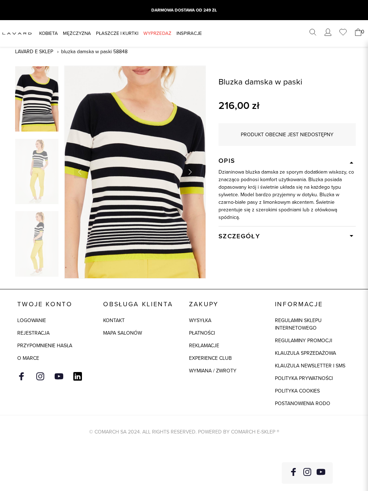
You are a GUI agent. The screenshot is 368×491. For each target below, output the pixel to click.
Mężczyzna (77, 33)
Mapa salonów (122, 333)
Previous (80, 172)
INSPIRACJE (189, 33)
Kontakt (114, 320)
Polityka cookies (297, 391)
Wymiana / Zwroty (212, 371)
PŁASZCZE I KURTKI (117, 33)
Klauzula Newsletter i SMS (310, 366)
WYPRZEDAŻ (157, 33)
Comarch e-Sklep (253, 432)
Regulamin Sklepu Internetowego (298, 324)
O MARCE (28, 358)
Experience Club (210, 358)
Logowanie (31, 320)
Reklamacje (204, 345)
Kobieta (48, 33)
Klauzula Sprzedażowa (305, 353)
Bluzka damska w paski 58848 (94, 51)
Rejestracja (33, 333)
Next (189, 172)
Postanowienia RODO (302, 403)
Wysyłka (200, 320)
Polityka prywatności (304, 378)
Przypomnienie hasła (44, 345)
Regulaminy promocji (303, 340)
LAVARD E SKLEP (34, 51)
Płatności (202, 333)
